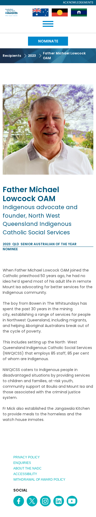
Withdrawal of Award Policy (39, 479)
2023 (32, 55)
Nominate (48, 41)
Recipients (12, 55)
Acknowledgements (78, 2)
